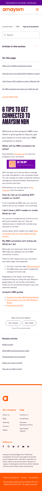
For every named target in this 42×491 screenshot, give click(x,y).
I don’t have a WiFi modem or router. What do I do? (21, 81)
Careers (6, 426)
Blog (4, 419)
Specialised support (24, 430)
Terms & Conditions (11, 478)
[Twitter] (13, 447)
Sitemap (6, 422)
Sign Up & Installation (31, 27)
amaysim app (19, 154)
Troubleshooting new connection (14, 357)
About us (6, 415)
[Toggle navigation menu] (37, 9)
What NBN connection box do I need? (15, 351)
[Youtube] (23, 447)
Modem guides (7, 345)
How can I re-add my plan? (12, 369)
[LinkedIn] (28, 446)
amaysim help (7, 27)
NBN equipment (33, 266)
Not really (29, 323)
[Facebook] (3, 446)
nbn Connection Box (15, 305)
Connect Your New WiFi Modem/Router (23, 297)
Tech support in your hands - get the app (21, 3)
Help (22, 410)
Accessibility (34, 478)
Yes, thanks (13, 323)
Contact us (24, 415)
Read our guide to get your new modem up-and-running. (20, 233)
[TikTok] (18, 446)
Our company (9, 410)
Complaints (24, 419)
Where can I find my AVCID (12, 363)
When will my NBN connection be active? (17, 66)
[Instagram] (8, 446)
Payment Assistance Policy (26, 423)
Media (5, 430)
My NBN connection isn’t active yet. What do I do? (20, 89)
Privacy (24, 478)
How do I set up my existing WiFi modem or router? (21, 74)
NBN (17, 27)
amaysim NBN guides (10, 97)
